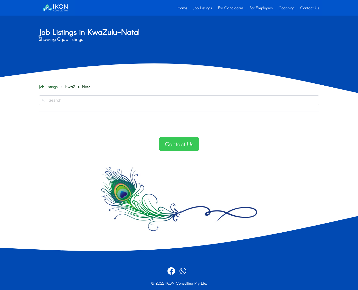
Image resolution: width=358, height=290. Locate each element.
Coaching (286, 7)
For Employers (261, 7)
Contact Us (309, 7)
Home (182, 7)
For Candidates (231, 7)
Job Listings (202, 7)
